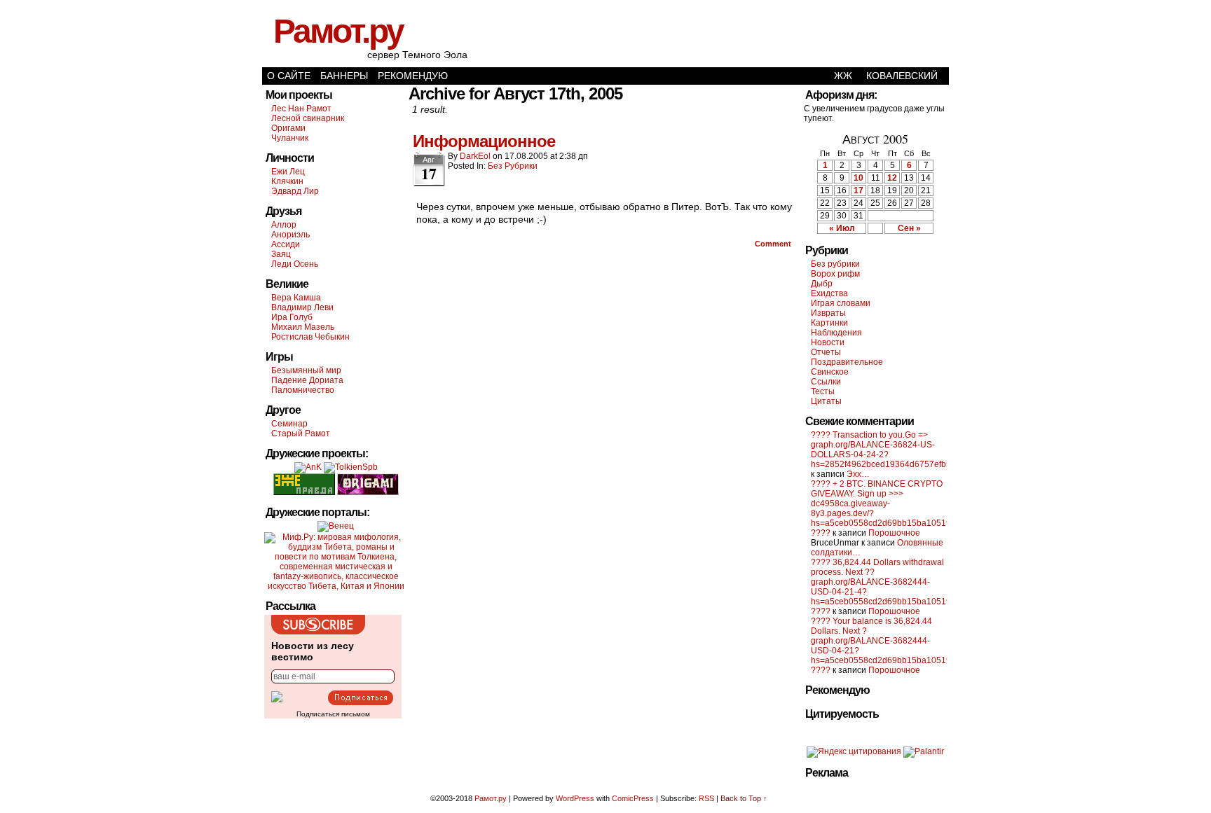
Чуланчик (289, 138)
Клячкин (287, 181)
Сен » (909, 228)
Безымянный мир (306, 370)
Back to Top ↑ (743, 798)
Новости (827, 342)
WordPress (575, 798)
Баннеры (344, 75)
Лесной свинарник (307, 118)
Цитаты (826, 401)
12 (892, 178)
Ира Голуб (292, 317)
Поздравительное (847, 362)
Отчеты (826, 352)
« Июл (842, 228)
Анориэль (290, 234)
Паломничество (302, 390)
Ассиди (285, 244)
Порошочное (894, 533)
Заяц (281, 254)
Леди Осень (294, 264)
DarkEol (475, 156)
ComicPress (633, 798)
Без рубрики (513, 166)
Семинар (289, 424)
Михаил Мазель (302, 327)
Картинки (829, 323)
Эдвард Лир (295, 191)
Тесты (823, 391)
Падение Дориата (307, 380)
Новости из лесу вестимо (312, 651)
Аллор (283, 225)
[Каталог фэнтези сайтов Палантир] (923, 751)
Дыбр (822, 284)
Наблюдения (836, 333)
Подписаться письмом (333, 714)
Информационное (484, 141)
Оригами (288, 128)
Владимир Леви (302, 307)
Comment (774, 243)
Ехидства (829, 293)
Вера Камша (296, 298)
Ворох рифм (835, 274)
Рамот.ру (338, 31)
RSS (706, 798)
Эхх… (858, 474)
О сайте (288, 75)
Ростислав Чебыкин (310, 337)
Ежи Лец (288, 171)
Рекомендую (413, 75)
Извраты (828, 313)
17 (858, 190)
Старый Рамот (300, 433)
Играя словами (840, 303)
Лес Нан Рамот (301, 108)
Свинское (830, 372)
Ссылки (826, 382)
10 (858, 178)
